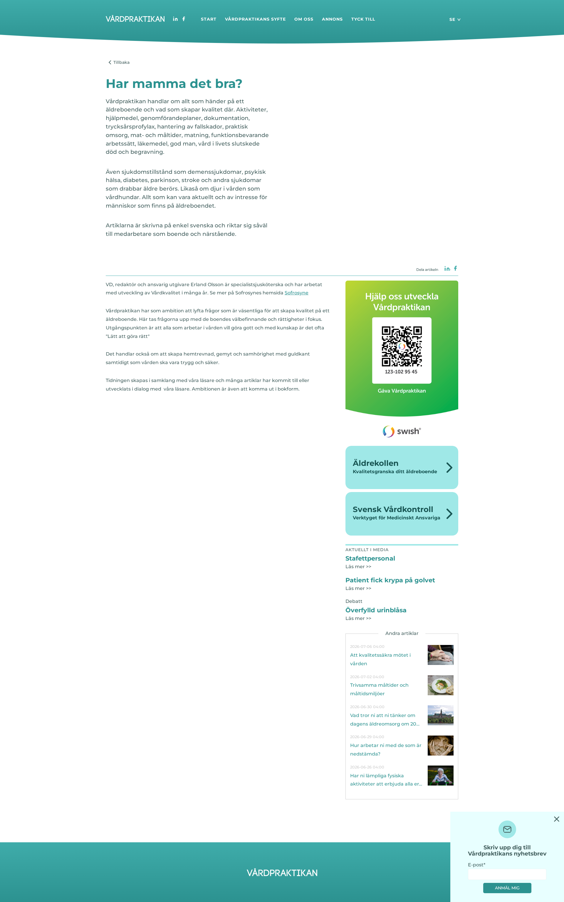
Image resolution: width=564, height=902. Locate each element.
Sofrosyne (296, 293)
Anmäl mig (507, 888)
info (402, 655)
